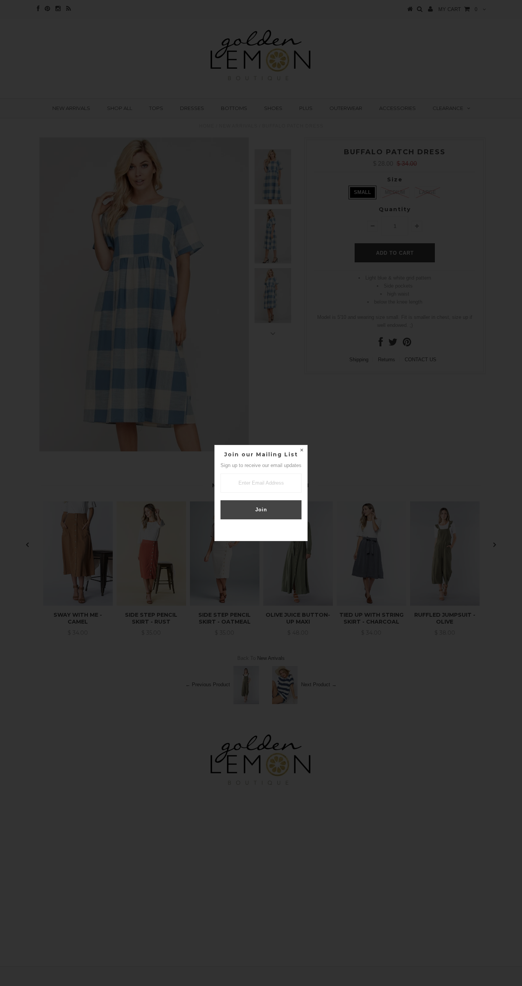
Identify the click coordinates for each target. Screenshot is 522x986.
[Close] (301, 451)
